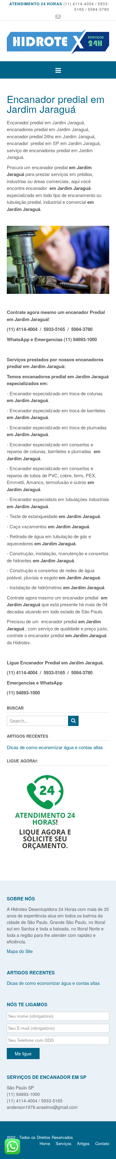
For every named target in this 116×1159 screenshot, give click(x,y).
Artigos (83, 1143)
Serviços (63, 1143)
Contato (102, 1143)
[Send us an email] (58, 16)
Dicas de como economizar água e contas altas (55, 747)
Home (45, 1143)
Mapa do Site (20, 951)
